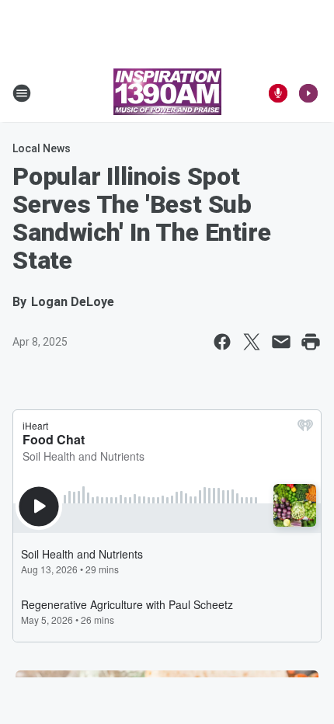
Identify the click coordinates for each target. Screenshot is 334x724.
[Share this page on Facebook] (222, 342)
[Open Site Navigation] (21, 93)
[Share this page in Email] (281, 342)
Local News (41, 148)
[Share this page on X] (252, 342)
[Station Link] (167, 93)
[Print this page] (311, 342)
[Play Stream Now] (308, 93)
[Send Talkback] (278, 93)
